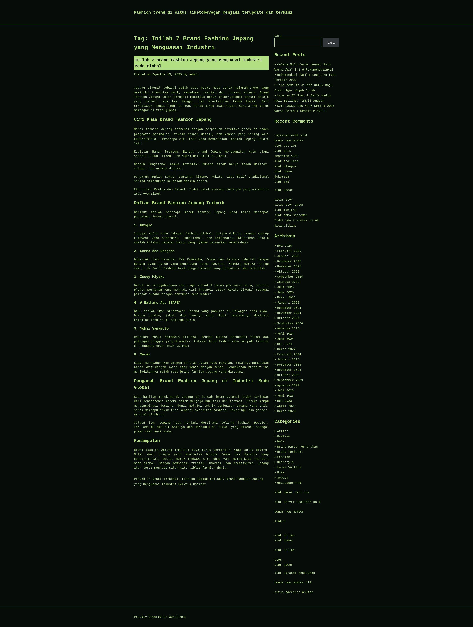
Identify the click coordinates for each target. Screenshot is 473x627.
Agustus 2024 (288, 328)
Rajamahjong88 (247, 88)
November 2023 (289, 370)
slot (278, 559)
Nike (281, 472)
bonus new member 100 (292, 582)
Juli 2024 (285, 333)
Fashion (188, 479)
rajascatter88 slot (291, 135)
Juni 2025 (285, 292)
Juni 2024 (285, 339)
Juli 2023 (285, 390)
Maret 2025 (286, 297)
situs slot (283, 199)
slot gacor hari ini (291, 492)
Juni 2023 (285, 396)
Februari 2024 (289, 354)
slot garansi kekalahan (294, 573)
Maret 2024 (286, 349)
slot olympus (285, 166)
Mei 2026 (284, 246)
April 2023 (286, 406)
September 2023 (290, 380)
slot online (284, 535)
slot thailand (286, 161)
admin (194, 74)
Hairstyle (285, 462)
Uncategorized (289, 483)
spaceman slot (286, 156)
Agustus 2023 (288, 385)
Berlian (283, 436)
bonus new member (289, 140)
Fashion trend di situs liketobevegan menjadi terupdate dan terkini (213, 12)
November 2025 (289, 266)
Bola (281, 441)
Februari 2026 (289, 251)
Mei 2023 (284, 401)
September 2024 (290, 323)
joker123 (281, 177)
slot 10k (281, 182)
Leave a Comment (192, 484)
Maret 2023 (286, 411)
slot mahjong (285, 210)
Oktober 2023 (288, 375)
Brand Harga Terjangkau (297, 446)
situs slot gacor (289, 205)
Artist (282, 431)
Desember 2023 (289, 364)
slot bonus (283, 171)
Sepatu (282, 477)
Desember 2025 (289, 261)
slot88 (279, 521)
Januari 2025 (288, 302)
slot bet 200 (285, 146)
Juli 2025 (285, 287)
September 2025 (290, 277)
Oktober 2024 (288, 318)
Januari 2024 (288, 359)
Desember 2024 (289, 308)
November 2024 (289, 313)
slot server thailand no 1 (297, 502)
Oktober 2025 (288, 271)
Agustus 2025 (288, 282)
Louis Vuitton (289, 467)
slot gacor (283, 190)
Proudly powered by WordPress (160, 617)
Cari (278, 36)
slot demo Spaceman (291, 215)
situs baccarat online (293, 592)
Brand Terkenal (165, 479)
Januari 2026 (288, 256)
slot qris (282, 151)
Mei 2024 (284, 344)
